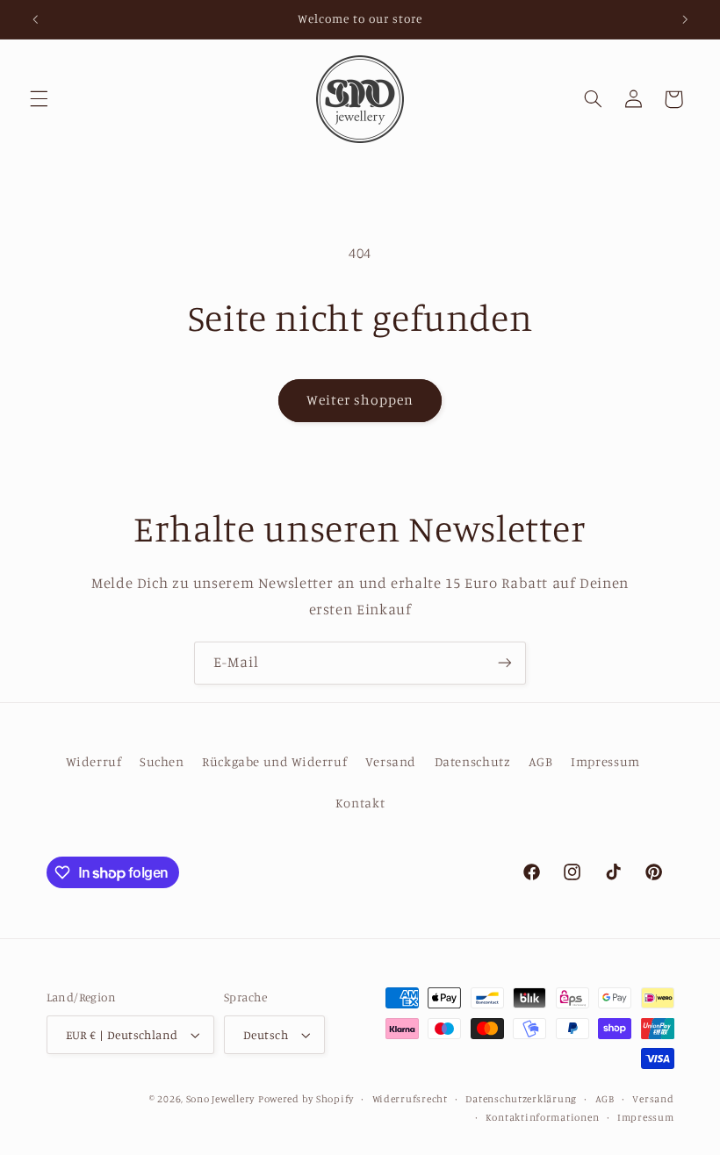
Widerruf (93, 761)
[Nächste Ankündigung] (685, 19)
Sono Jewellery (220, 1099)
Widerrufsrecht (410, 1099)
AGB (541, 761)
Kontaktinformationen (543, 1117)
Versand (390, 761)
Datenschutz (473, 761)
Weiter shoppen (360, 399)
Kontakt (360, 802)
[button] (38, 99)
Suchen (162, 761)
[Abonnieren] (505, 663)
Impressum (605, 761)
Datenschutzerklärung (521, 1099)
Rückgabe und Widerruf (274, 761)
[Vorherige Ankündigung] (35, 19)
